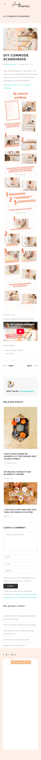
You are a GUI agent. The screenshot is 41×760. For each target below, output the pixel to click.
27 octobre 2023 (10, 463)
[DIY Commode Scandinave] (10, 384)
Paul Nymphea (11, 64)
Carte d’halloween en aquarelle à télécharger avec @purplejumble (20, 456)
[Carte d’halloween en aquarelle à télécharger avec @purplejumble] (20, 428)
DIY (32, 64)
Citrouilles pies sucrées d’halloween (16, 640)
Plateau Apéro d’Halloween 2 (14, 645)
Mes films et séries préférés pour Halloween (19, 625)
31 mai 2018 (23, 64)
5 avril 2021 (8, 516)
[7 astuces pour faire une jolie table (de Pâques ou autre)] (20, 493)
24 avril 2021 (8, 478)
